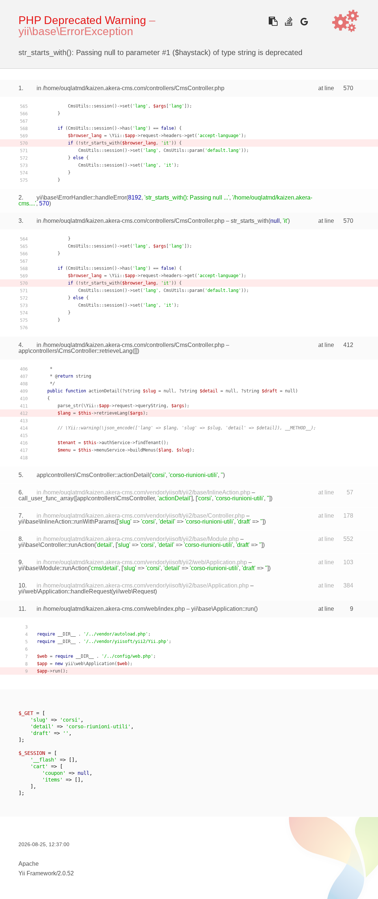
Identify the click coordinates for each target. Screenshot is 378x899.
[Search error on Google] (304, 21)
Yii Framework (37, 873)
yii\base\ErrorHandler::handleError (81, 197)
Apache (28, 864)
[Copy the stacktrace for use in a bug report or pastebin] (273, 21)
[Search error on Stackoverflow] (288, 21)
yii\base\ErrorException (75, 31)
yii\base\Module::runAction (53, 568)
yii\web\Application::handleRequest (64, 591)
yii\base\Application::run (222, 609)
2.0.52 (66, 873)
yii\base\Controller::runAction (56, 545)
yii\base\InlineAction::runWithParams (66, 521)
